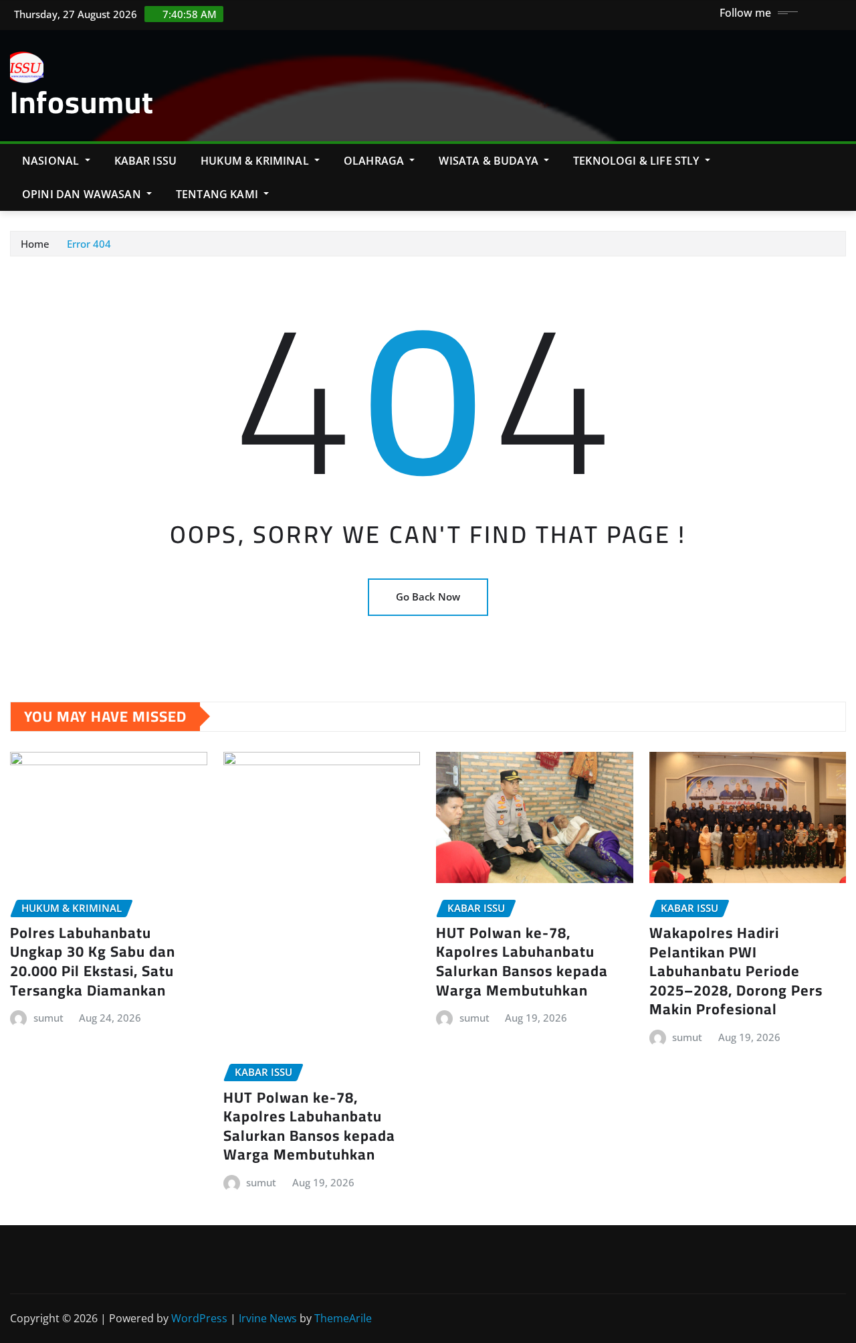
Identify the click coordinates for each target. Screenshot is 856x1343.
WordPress (199, 1318)
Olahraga (375, 160)
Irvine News (268, 1318)
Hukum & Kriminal (256, 160)
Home (35, 243)
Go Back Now (428, 596)
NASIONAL (52, 160)
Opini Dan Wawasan (83, 194)
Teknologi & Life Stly (637, 160)
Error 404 (89, 243)
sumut (48, 1017)
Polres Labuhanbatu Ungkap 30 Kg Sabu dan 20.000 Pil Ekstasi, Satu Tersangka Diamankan (92, 961)
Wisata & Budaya (490, 160)
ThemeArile (343, 1318)
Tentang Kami (218, 194)
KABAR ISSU (145, 160)
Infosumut (82, 102)
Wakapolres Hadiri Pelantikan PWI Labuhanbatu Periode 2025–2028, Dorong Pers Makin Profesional (736, 971)
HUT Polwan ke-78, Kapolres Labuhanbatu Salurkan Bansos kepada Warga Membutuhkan (309, 1126)
